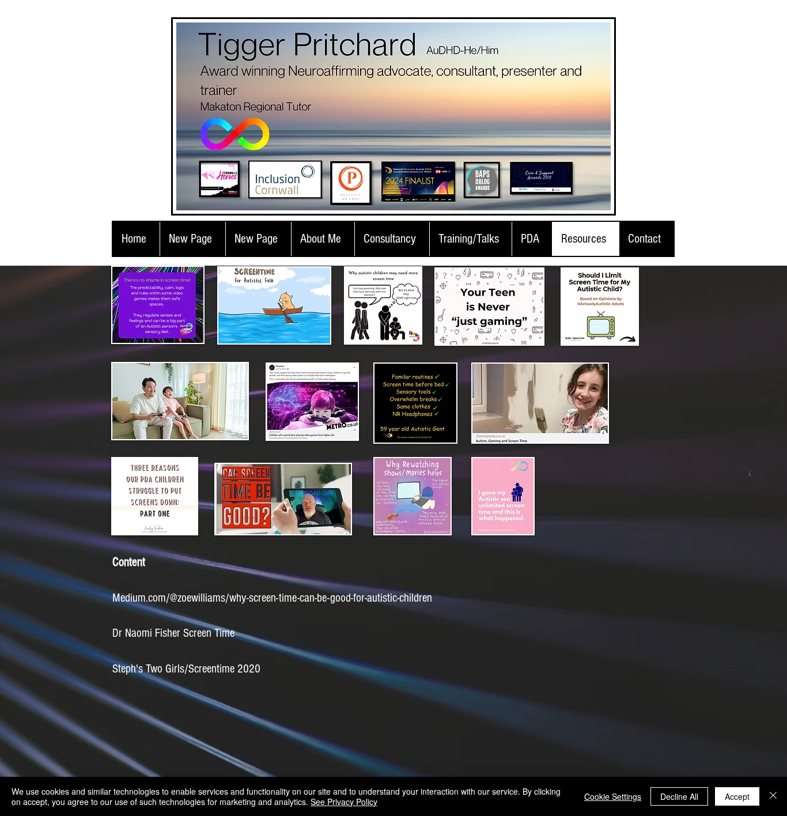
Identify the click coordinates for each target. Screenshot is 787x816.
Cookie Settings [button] (612, 796)
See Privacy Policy (344, 801)
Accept (737, 796)
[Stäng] (773, 796)
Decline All (679, 796)
